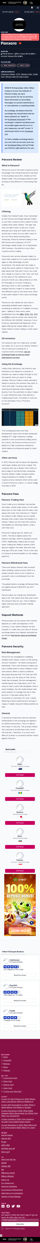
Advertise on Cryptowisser (12, 1193)
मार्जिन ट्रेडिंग (5, 1145)
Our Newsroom (7, 1183)
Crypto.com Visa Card (12, 1091)
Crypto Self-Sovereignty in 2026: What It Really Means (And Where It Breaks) (18, 1106)
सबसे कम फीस (6, 1139)
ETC (36, 314)
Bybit (20, 764)
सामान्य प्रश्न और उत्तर (8, 1160)
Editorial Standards (9, 1186)
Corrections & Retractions (12, 1190)
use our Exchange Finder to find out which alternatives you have (16, 355)
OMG (22, 314)
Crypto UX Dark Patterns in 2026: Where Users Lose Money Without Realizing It (18, 1100)
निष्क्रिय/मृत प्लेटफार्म (8, 1173)
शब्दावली (4, 1163)
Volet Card (7, 1088)
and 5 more (23, 77)
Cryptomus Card (10, 1078)
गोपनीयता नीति (5, 1166)
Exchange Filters (15, 145)
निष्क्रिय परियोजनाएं (7, 1176)
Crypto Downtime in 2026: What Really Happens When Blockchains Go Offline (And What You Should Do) (19, 1113)
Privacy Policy (20, 1228)
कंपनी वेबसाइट (20, 775)
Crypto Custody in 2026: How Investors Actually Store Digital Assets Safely (17, 1120)
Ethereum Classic (8, 74)
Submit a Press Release (11, 1197)
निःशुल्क (3, 1142)
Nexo (20, 836)
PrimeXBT (20, 788)
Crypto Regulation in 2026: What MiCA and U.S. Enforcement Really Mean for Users (18, 1126)
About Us (5, 1180)
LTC (31, 314)
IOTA (18, 74)
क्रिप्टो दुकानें (5, 1152)
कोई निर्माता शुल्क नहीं (8, 1149)
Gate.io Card (8, 1085)
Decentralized (7, 1135)
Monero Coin (26, 74)
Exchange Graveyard (16, 119)
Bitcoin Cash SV (12, 77)
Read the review (20, 975)
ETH (7, 317)
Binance (20, 812)
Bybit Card (7, 1081)
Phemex (20, 860)
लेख (2, 1170)
